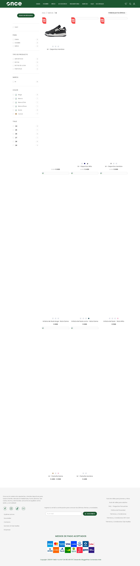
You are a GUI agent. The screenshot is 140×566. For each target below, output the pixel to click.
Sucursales (7, 518)
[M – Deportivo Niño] (84, 89)
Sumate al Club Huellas (11, 526)
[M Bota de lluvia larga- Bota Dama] (55, 244)
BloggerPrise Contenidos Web (91, 560)
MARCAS (50, 13)
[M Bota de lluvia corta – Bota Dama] (84, 244)
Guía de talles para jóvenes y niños (118, 499)
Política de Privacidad (118, 510)
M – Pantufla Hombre (85, 476)
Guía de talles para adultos (118, 502)
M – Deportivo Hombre (55, 49)
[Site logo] (14, 4)
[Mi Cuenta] (134, 4)
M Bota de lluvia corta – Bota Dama (84, 321)
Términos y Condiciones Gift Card (118, 518)
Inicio (44, 13)
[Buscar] (130, 4)
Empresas (7, 530)
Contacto (7, 522)
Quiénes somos (9, 514)
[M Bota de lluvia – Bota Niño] (113, 244)
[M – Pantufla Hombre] (84, 399)
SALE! (16, 27)
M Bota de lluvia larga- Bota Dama (56, 321)
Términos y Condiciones (118, 514)
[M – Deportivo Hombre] (55, 30)
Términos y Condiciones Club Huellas (118, 522)
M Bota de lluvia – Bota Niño (113, 321)
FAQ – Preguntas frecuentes (118, 506)
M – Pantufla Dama (55, 476)
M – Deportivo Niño (85, 166)
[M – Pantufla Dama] (55, 399)
